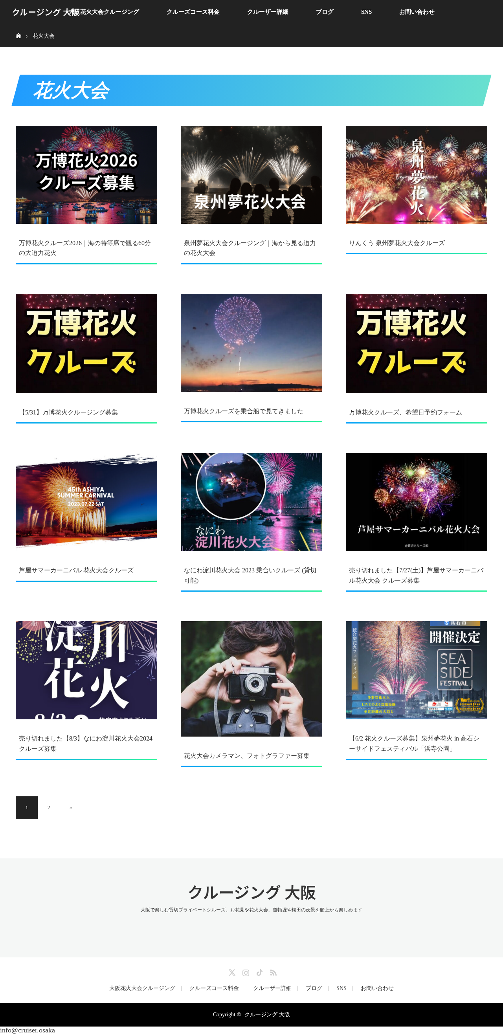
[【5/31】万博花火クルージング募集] (86, 343)
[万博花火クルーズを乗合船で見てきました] (251, 343)
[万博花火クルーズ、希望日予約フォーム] (416, 343)
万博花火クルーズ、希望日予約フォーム (405, 412)
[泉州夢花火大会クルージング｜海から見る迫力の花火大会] (251, 175)
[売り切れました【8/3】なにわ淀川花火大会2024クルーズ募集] (86, 670)
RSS (272, 971)
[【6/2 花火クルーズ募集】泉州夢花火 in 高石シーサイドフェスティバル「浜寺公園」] (416, 670)
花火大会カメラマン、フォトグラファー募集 (247, 755)
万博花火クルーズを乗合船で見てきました (243, 411)
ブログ (325, 12)
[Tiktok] (258, 971)
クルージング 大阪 (45, 12)
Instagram (245, 971)
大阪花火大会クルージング (103, 12)
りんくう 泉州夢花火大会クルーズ (397, 243)
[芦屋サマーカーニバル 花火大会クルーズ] (86, 502)
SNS (366, 12)
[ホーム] (18, 26)
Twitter (231, 971)
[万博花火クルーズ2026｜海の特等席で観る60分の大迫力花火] (86, 175)
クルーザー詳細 (267, 12)
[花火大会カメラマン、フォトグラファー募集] (251, 678)
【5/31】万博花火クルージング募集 (68, 412)
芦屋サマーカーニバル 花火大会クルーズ (76, 570)
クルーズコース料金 (193, 12)
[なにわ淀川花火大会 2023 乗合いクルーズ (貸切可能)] (251, 502)
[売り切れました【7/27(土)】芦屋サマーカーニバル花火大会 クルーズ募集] (416, 502)
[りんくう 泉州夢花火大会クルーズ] (416, 175)
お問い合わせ (417, 12)
